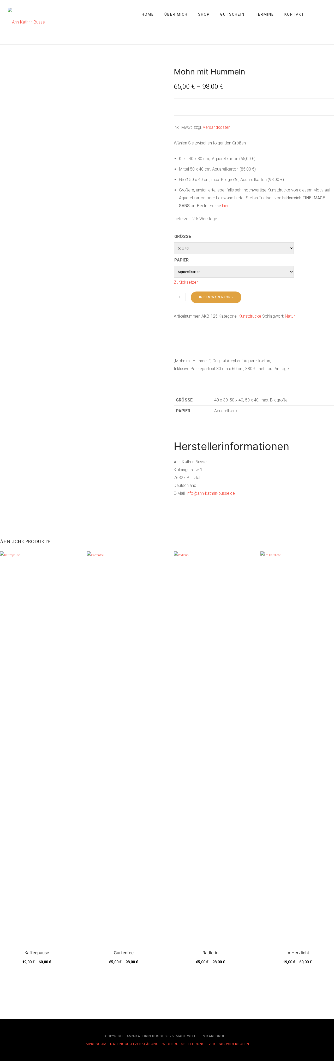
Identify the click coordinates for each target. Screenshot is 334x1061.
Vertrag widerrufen (228, 1044)
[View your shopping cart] (323, 14)
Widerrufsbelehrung (183, 1044)
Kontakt (294, 14)
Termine (264, 14)
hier (225, 205)
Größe (182, 236)
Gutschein (232, 14)
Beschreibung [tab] (186, 345)
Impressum (95, 1044)
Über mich (176, 14)
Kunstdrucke (249, 316)
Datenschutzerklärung (134, 1044)
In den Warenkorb (216, 297)
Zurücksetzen (186, 282)
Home (148, 14)
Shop (204, 14)
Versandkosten (216, 127)
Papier (181, 260)
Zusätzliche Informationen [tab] (227, 345)
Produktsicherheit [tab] (273, 345)
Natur (290, 316)
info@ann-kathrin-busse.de (211, 493)
